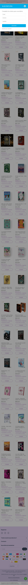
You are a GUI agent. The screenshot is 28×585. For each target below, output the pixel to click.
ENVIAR (14, 25)
